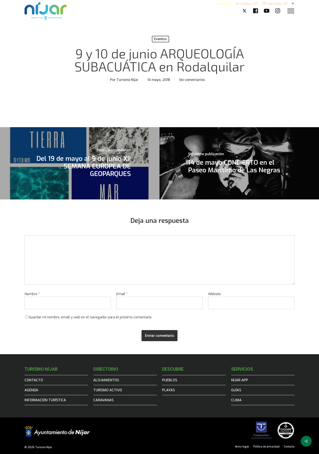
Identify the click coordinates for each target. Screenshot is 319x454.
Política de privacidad (266, 446)
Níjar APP (239, 380)
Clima (236, 400)
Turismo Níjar (127, 79)
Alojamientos (106, 380)
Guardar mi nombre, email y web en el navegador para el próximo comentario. (90, 317)
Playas (168, 390)
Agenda (31, 390)
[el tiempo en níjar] (293, 4)
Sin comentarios (192, 79)
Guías (236, 390)
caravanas (103, 400)
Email (122, 294)
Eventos (160, 39)
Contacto (34, 380)
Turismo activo (107, 390)
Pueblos (169, 380)
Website (214, 294)
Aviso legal (242, 446)
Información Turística (45, 400)
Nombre (32, 294)
